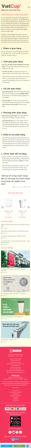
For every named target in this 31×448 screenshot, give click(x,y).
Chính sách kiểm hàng (15, 368)
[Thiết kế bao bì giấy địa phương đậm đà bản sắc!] (15, 226)
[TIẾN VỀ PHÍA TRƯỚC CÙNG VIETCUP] (15, 309)
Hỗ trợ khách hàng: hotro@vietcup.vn (15, 370)
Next (28, 207)
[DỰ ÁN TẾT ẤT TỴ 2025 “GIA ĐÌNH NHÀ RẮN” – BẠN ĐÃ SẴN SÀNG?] (15, 243)
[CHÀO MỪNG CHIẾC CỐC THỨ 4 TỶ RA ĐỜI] (15, 286)
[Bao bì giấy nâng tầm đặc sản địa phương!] (15, 232)
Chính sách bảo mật (15, 367)
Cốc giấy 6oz (8, 211)
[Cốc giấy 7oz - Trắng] (22, 202)
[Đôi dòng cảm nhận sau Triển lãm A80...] (15, 237)
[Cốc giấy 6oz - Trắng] (8, 202)
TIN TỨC (15, 387)
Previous (2, 207)
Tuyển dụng (15, 397)
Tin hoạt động (15, 390)
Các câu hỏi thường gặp (15, 358)
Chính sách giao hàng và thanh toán (15, 363)
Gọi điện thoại (19, 445)
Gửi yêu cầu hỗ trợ (15, 360)
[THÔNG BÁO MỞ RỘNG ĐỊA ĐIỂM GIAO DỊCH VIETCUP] (15, 262)
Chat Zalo (7, 445)
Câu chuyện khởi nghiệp (15, 392)
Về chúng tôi (15, 400)
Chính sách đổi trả (15, 365)
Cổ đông (15, 399)
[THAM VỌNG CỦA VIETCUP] (15, 332)
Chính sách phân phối (15, 395)
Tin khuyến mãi (15, 393)
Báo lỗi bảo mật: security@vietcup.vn (15, 372)
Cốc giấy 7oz (22, 211)
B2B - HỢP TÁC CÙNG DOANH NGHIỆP (15, 436)
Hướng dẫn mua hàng (15, 362)
